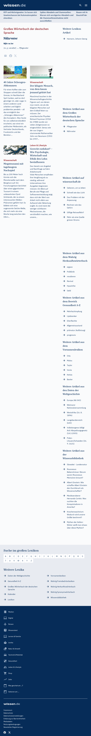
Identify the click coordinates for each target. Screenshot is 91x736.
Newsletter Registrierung (13, 727)
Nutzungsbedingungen (12, 724)
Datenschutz (8, 713)
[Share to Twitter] (15, 55)
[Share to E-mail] (5, 55)
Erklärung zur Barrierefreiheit (14, 719)
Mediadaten (8, 721)
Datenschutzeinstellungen (13, 716)
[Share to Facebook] (10, 55)
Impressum (8, 710)
